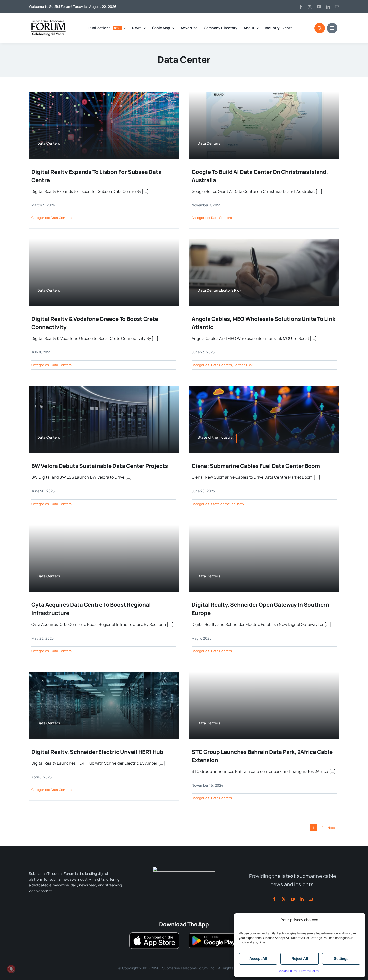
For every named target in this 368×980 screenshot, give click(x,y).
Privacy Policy (309, 971)
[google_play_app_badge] (214, 934)
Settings (341, 958)
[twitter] (310, 7)
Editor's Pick (243, 365)
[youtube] (319, 7)
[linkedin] (328, 7)
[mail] (337, 7)
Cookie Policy (287, 971)
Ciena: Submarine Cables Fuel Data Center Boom (256, 466)
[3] (184, 868)
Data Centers (61, 217)
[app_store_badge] (154, 934)
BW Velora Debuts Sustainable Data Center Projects (99, 466)
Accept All (258, 958)
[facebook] (301, 7)
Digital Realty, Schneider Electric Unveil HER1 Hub (97, 752)
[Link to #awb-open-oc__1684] (332, 28)
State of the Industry (227, 504)
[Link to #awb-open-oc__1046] (319, 28)
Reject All (299, 958)
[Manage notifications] (11, 969)
